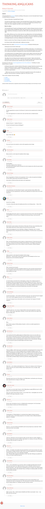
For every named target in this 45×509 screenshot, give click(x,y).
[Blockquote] (18, 98)
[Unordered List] (16, 98)
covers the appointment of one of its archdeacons (22, 62)
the (6, 77)
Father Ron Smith (10, 305)
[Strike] (13, 98)
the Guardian (7, 78)
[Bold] (8, 98)
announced (13, 15)
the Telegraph (7, 80)
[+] (24, 97)
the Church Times (8, 81)
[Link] (21, 98)
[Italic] (10, 98)
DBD (8, 130)
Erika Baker (9, 159)
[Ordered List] (15, 98)
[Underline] (11, 98)
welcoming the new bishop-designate (21, 44)
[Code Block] (20, 98)
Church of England (11, 11)
